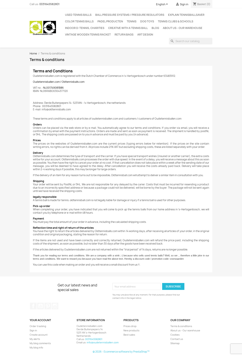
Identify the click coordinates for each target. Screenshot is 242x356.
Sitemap (175, 343)
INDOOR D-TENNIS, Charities (84, 28)
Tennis (131, 21)
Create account (39, 334)
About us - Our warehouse (182, 28)
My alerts (35, 339)
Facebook (33, 306)
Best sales (129, 334)
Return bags (124, 34)
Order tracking (38, 326)
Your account (40, 320)
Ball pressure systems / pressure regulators (129, 15)
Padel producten (110, 21)
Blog (155, 28)
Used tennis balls (78, 15)
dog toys (147, 21)
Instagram (55, 306)
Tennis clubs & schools (175, 21)
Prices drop (129, 326)
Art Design (145, 34)
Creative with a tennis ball (128, 28)
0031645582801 (49, 4)
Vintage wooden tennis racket (88, 34)
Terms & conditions (181, 326)
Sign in (33, 330)
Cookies (175, 334)
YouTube (40, 306)
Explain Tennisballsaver (186, 15)
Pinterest (47, 306)
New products (131, 330)
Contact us (176, 339)
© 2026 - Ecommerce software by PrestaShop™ (121, 351)
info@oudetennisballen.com (103, 342)
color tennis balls (79, 21)
